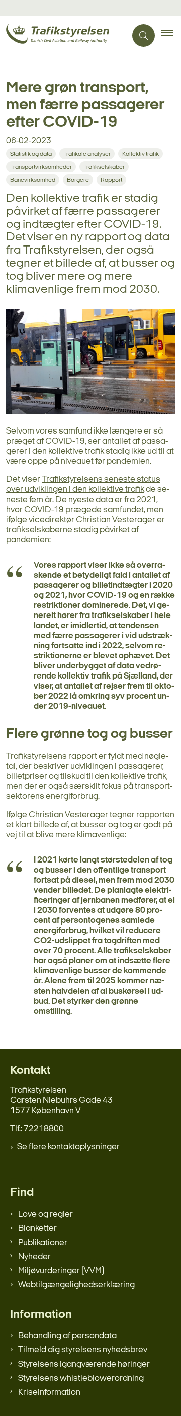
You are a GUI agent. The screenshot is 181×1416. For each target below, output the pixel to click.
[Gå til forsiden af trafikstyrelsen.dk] (63, 35)
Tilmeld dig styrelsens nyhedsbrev (82, 1350)
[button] (171, 35)
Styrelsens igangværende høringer (84, 1364)
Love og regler (45, 1214)
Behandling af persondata (67, 1336)
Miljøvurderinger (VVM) (61, 1271)
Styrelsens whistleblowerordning (81, 1378)
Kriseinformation (49, 1392)
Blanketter (37, 1228)
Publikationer (42, 1243)
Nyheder (34, 1257)
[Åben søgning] (143, 35)
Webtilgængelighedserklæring (76, 1285)
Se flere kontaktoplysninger (68, 1147)
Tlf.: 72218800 (37, 1129)
